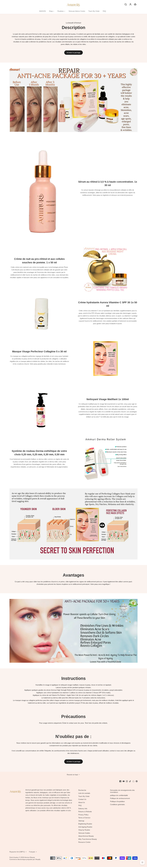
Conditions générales (117, 804)
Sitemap (81, 821)
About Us (81, 802)
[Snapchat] (133, 781)
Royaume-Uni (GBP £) (17, 852)
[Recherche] (125, 4)
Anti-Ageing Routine (85, 827)
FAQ (80, 805)
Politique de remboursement (120, 798)
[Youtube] (124, 781)
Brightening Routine (85, 824)
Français (32, 852)
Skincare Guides (84, 833)
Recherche (82, 790)
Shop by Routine (84, 830)
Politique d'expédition (117, 801)
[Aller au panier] (135, 4)
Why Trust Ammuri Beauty (87, 839)
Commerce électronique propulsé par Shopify (24, 859)
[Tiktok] (130, 781)
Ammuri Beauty (29, 857)
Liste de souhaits (84, 793)
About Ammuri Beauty (86, 836)
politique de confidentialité (119, 795)
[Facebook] (120, 781)
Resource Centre (84, 842)
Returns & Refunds (85, 811)
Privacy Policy (83, 815)
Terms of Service (84, 818)
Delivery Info (82, 808)
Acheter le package (73, 52)
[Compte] (130, 4)
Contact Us (82, 799)
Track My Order (84, 796)
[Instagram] (127, 781)
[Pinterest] (137, 781)
